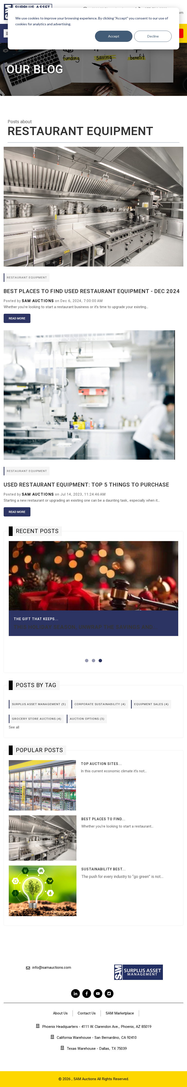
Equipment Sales (151, 704)
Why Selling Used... (33, 594)
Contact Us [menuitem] (87, 1013)
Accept (113, 36)
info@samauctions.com (51, 967)
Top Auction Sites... (101, 764)
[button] (86, 660)
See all (14, 727)
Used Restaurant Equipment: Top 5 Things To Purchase (86, 485)
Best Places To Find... (103, 819)
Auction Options (87, 718)
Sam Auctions (38, 301)
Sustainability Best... (103, 869)
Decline (153, 36)
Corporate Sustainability (100, 704)
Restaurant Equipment (27, 277)
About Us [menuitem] (60, 1013)
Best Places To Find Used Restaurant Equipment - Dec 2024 (92, 291)
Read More (17, 318)
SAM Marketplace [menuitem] (120, 1013)
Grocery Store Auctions (36, 718)
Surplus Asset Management (39, 704)
